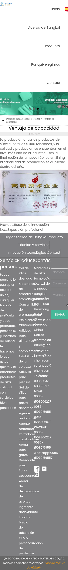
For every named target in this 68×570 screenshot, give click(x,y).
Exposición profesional (25, 229)
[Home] (8, 4)
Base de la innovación (31, 225)
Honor (36, 118)
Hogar (27, 118)
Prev (6, 103)
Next (61, 103)
